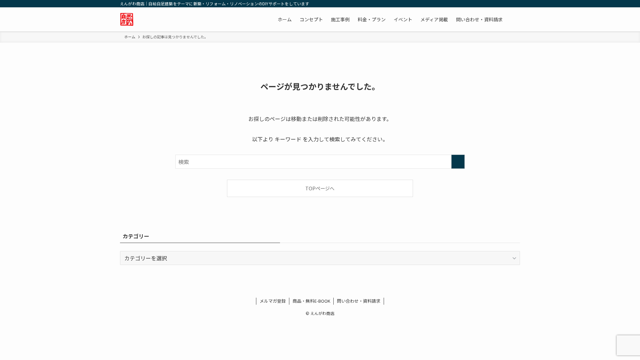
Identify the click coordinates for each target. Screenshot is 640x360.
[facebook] (296, 289)
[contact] (344, 289)
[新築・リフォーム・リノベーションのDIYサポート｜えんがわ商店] (127, 19)
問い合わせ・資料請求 (358, 301)
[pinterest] (320, 289)
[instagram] (312, 289)
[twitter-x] (304, 289)
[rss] (336, 289)
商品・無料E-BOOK (311, 301)
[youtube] (328, 289)
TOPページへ (319, 188)
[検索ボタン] (513, 19)
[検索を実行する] (458, 162)
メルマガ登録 (273, 301)
